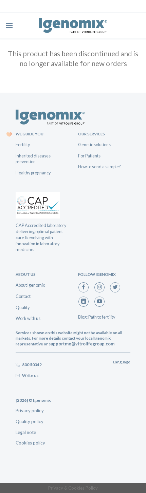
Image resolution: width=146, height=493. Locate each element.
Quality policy (29, 421)
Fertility (23, 144)
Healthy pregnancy (33, 172)
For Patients (89, 155)
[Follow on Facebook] (83, 287)
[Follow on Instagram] (99, 287)
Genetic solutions (94, 144)
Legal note (26, 432)
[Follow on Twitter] (115, 287)
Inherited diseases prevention (33, 159)
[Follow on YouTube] (99, 302)
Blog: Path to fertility (96, 317)
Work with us (28, 318)
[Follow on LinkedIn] (83, 302)
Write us (29, 375)
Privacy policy (30, 410)
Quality (23, 307)
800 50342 (31, 364)
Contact (23, 296)
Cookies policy (30, 442)
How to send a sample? (99, 166)
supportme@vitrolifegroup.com (81, 343)
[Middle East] (73, 25)
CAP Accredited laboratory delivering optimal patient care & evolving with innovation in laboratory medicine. (41, 237)
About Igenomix (30, 285)
